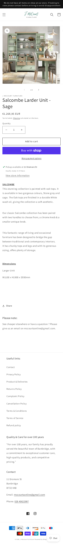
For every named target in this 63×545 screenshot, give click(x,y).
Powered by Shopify (41, 539)
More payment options (32, 158)
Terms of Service (14, 418)
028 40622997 (22, 501)
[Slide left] (24, 89)
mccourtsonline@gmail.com (29, 494)
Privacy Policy (13, 374)
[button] (4, 14)
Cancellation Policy (16, 403)
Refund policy (13, 425)
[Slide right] (38, 89)
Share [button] (9, 305)
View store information (18, 175)
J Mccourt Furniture (27, 539)
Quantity (6, 123)
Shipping (16, 118)
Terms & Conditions (16, 410)
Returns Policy (13, 388)
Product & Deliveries (17, 381)
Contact (10, 367)
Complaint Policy (15, 396)
